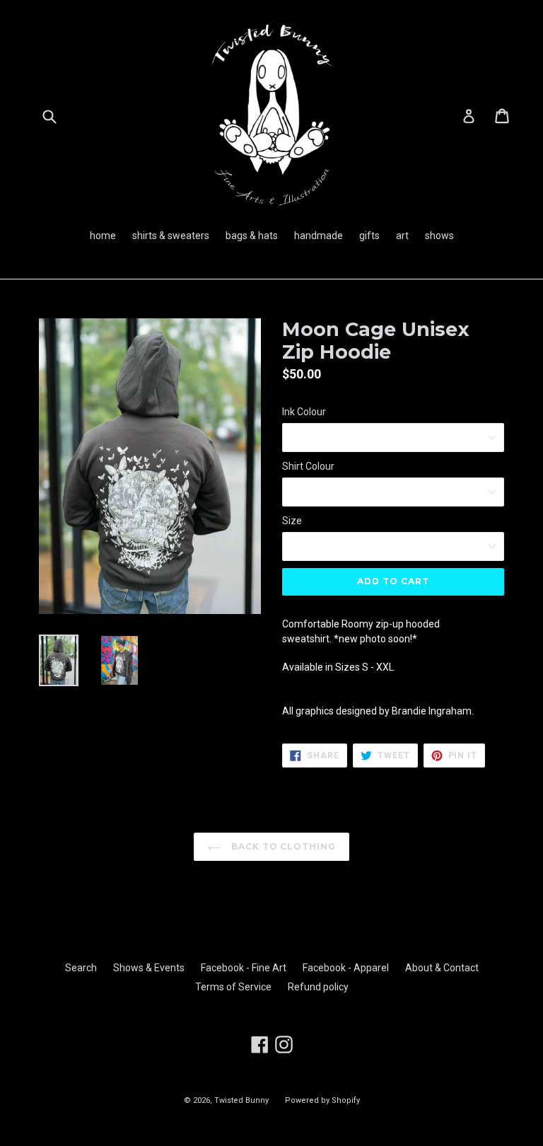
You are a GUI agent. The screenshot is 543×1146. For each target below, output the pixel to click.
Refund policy (318, 986)
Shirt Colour (308, 466)
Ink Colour (304, 411)
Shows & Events (149, 967)
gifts (369, 235)
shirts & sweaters (170, 235)
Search (81, 967)
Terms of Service (233, 986)
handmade (318, 235)
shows (439, 235)
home (103, 235)
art (402, 235)
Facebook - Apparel (346, 967)
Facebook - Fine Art (243, 967)
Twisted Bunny (241, 1100)
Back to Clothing (282, 846)
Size (292, 520)
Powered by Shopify (322, 1100)
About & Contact (442, 967)
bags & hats (252, 235)
